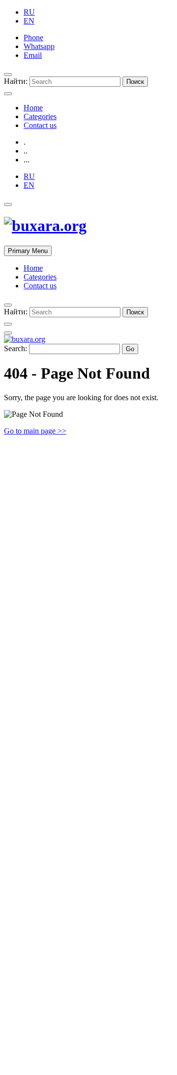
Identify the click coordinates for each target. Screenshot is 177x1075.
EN (29, 21)
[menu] (8, 74)
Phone (33, 37)
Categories (40, 116)
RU (29, 12)
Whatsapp (39, 46)
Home (33, 107)
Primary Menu (28, 251)
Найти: (16, 81)
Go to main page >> (35, 431)
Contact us (40, 125)
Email (33, 55)
